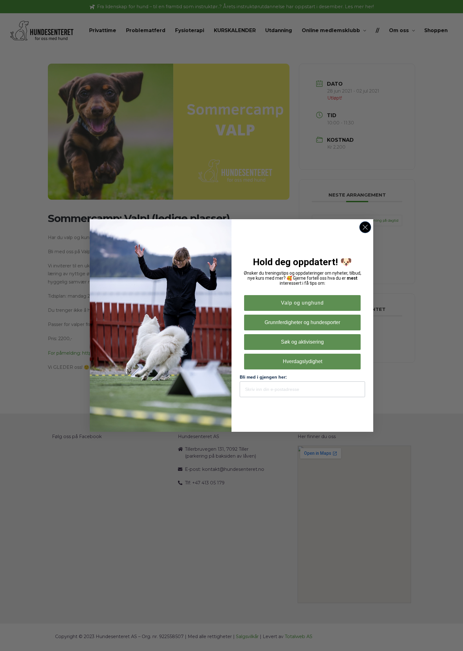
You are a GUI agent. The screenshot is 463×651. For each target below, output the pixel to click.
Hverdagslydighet (302, 361)
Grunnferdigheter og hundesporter (302, 322)
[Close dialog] (365, 227)
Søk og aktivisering (302, 342)
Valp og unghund (302, 303)
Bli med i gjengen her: (263, 377)
